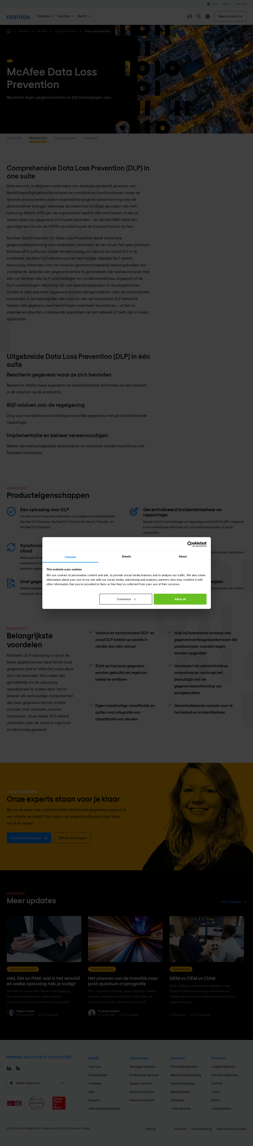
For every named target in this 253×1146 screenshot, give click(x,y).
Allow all (180, 599)
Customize (124, 599)
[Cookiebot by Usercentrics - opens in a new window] (190, 544)
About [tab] (183, 556)
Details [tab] (126, 556)
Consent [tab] (70, 557)
